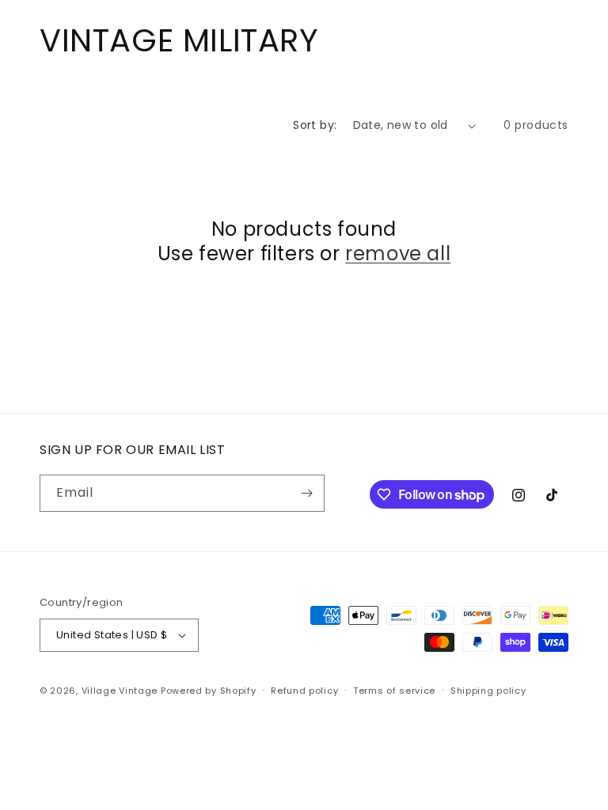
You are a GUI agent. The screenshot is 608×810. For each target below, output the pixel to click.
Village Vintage (120, 690)
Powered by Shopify (208, 690)
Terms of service (394, 690)
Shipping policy (488, 690)
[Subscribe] (306, 493)
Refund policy (304, 690)
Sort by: (314, 125)
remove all (397, 253)
